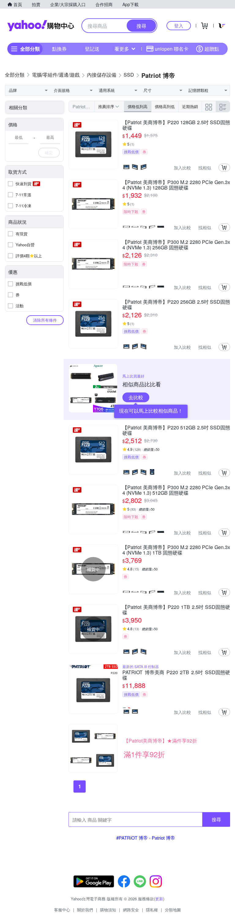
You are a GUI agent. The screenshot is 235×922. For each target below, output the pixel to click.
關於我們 (85, 910)
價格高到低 (165, 106)
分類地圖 (173, 910)
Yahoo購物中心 (40, 25)
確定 (49, 152)
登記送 (92, 48)
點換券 (59, 48)
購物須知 (108, 910)
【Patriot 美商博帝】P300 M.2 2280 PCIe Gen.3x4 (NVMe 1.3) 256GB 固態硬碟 (176, 244)
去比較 (136, 397)
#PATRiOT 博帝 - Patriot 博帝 (145, 837)
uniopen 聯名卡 (171, 48)
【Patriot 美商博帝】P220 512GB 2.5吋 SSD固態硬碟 (176, 430)
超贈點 (211, 48)
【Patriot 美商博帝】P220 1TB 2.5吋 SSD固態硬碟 (176, 609)
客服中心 (62, 910)
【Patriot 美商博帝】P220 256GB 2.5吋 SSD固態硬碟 (176, 304)
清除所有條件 (45, 320)
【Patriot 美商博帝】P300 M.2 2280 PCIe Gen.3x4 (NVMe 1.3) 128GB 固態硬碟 (176, 184)
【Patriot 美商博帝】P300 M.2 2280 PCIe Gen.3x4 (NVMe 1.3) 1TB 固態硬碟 (176, 549)
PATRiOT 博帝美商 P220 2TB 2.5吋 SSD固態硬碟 (176, 675)
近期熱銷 (190, 106)
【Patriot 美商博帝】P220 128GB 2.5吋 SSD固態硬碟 (176, 125)
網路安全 (131, 910)
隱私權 (152, 910)
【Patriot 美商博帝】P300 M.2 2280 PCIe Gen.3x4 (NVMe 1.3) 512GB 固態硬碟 (176, 490)
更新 (159, 899)
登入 (178, 25)
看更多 (121, 48)
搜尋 (216, 819)
